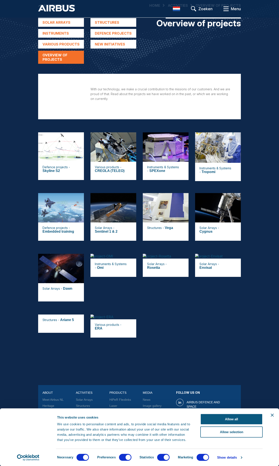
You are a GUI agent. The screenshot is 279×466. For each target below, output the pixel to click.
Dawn (67, 288)
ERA (98, 328)
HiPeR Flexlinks (120, 399)
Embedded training (58, 231)
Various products (61, 44)
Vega (169, 228)
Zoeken (205, 9)
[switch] (125, 457)
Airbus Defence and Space (203, 404)
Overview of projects (55, 57)
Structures (107, 22)
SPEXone (157, 171)
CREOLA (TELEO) (109, 171)
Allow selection (231, 432)
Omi (100, 267)
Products (117, 392)
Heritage (48, 405)
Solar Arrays (56, 22)
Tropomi (208, 172)
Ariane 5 (67, 320)
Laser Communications (121, 408)
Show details (227, 457)
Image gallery (152, 405)
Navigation (226, 8)
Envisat (205, 267)
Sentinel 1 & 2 (106, 231)
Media (147, 392)
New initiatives (110, 44)
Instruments (56, 33)
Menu (236, 9)
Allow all (231, 419)
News (146, 399)
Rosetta (153, 267)
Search (193, 8)
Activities (84, 392)
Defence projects (113, 33)
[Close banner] (272, 415)
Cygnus (206, 231)
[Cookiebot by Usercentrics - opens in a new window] (28, 457)
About (48, 392)
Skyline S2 (51, 171)
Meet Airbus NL (53, 399)
